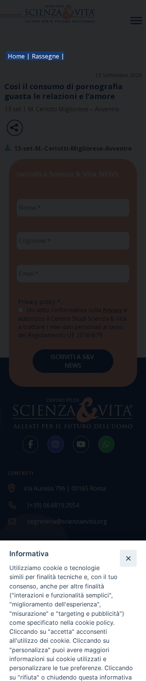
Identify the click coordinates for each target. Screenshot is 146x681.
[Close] (128, 558)
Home (16, 56)
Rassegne (45, 56)
